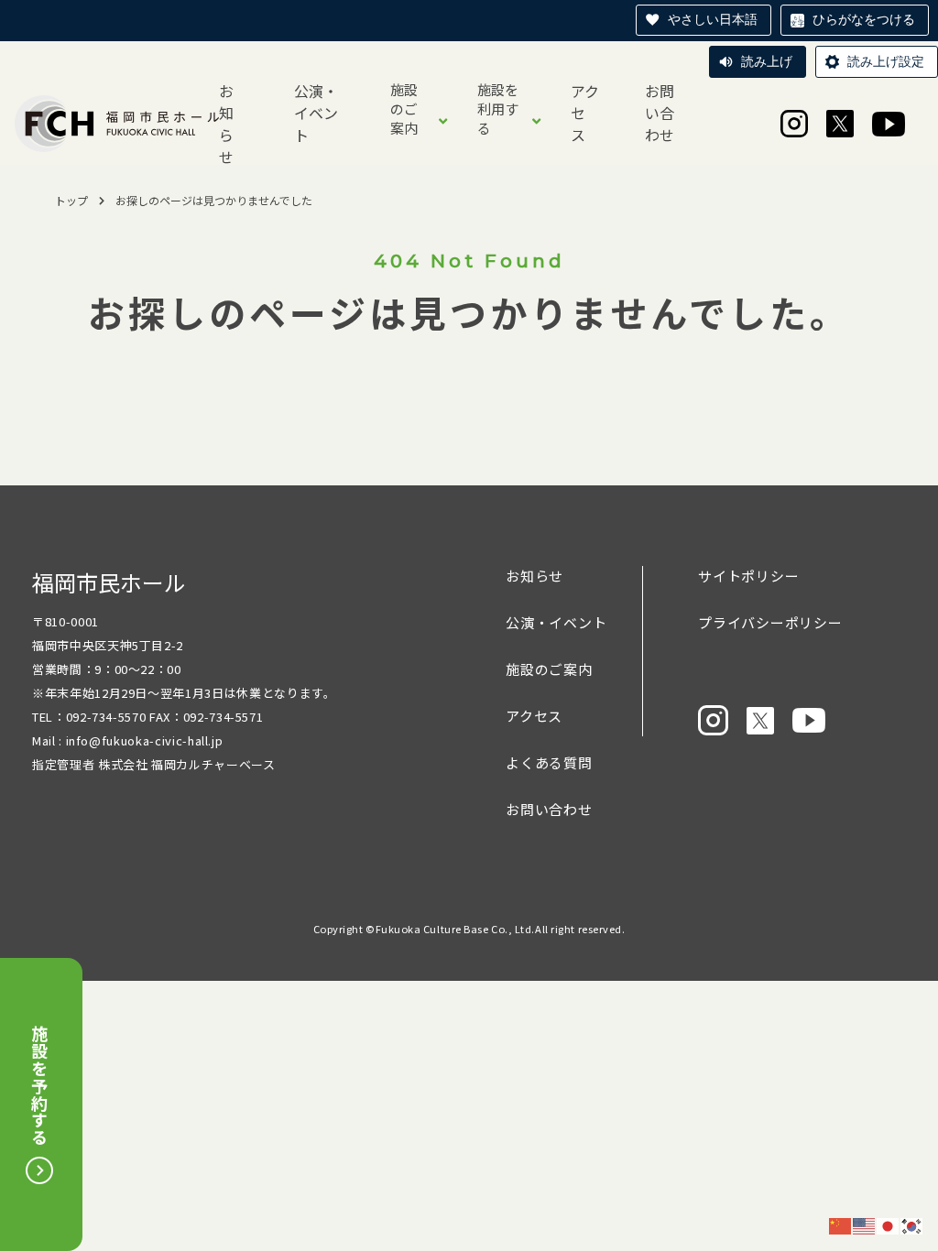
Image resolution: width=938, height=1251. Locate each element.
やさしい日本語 (713, 19)
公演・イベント (316, 113)
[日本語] (888, 1225)
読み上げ (766, 61)
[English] (865, 1225)
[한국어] (912, 1225)
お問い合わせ (659, 113)
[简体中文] (841, 1225)
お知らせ (226, 124)
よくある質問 (549, 762)
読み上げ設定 (885, 61)
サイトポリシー (748, 575)
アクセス (585, 113)
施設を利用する (497, 108)
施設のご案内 (404, 108)
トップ (71, 200)
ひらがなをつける (864, 19)
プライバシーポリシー (770, 622)
